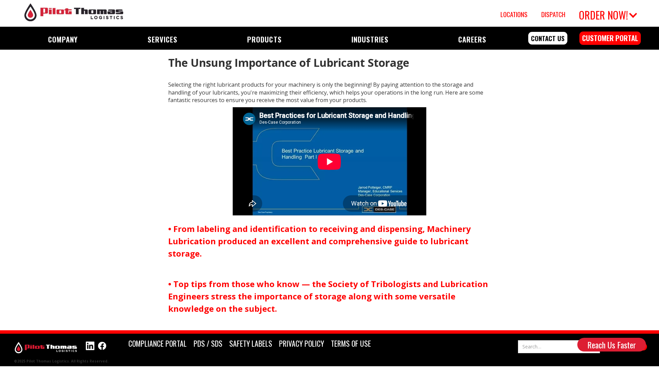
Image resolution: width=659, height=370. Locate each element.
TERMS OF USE (351, 343)
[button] (607, 13)
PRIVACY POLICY (301, 343)
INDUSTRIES (370, 39)
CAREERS (472, 39)
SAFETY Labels (250, 343)
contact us (548, 38)
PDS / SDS (208, 343)
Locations (514, 14)
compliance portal (157, 343)
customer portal (610, 38)
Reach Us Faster (611, 344)
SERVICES (162, 39)
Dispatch (553, 14)
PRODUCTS (264, 39)
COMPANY (63, 39)
